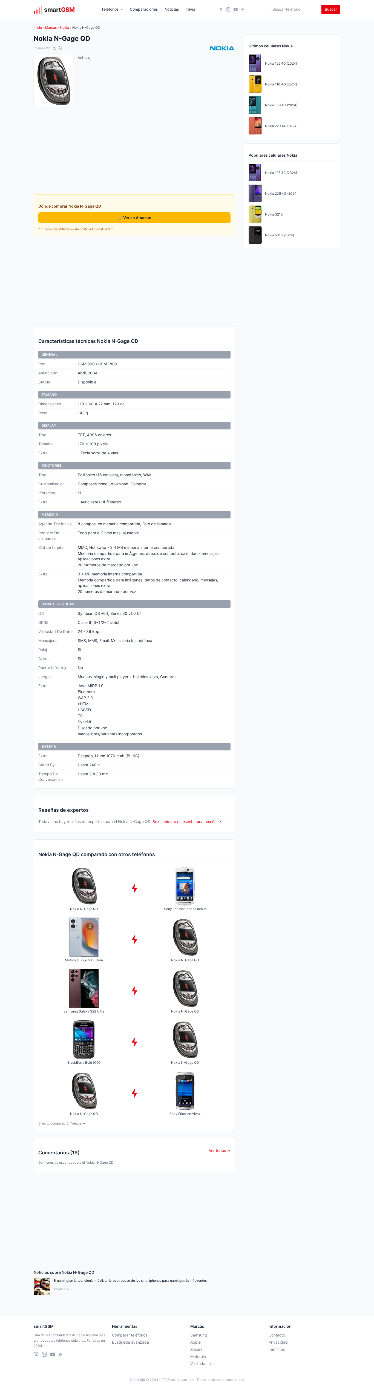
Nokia (64, 27)
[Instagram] (228, 9)
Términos (277, 1349)
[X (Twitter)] (221, 9)
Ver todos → (220, 1150)
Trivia (190, 9)
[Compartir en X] (54, 48)
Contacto (277, 1335)
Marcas (51, 27)
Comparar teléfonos (129, 1335)
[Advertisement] (134, 281)
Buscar (331, 9)
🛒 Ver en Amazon (134, 217)
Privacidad (278, 1342)
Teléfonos (110, 9)
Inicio (38, 27)
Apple (195, 1342)
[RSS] (243, 9)
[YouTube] (236, 9)
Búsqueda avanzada (130, 1342)
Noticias (172, 9)
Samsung (198, 1335)
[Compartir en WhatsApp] (60, 48)
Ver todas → (201, 1363)
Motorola (198, 1356)
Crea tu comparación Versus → (61, 1123)
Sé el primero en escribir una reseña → (187, 821)
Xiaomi (196, 1349)
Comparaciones (144, 9)
